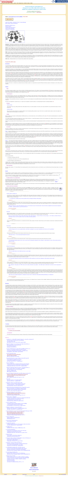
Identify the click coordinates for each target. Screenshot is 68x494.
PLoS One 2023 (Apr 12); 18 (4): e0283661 (16, 16)
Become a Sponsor (25, 474)
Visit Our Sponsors (14, 474)
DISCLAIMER (64, 474)
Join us (34, 474)
